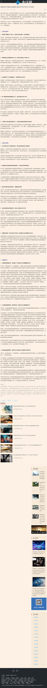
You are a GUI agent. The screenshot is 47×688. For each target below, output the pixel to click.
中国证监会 (7, 677)
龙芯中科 (36, 620)
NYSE (33, 677)
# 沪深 (45, 9)
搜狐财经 (31, 682)
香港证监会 (13, 677)
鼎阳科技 (36, 650)
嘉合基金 (15, 400)
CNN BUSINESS (30, 681)
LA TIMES (15, 681)
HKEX (29, 677)
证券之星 (23, 683)
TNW (11, 681)
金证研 (14, 9)
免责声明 (12, 675)
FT (10, 682)
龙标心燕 (36, 630)
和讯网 (15, 683)
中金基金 (3, 400)
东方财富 (2, 683)
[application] (39, 529)
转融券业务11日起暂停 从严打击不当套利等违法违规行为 (42, 498)
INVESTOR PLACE (23, 678)
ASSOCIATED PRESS (22, 681)
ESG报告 (7, 675)
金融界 (7, 683)
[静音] (43, 532)
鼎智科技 (36, 664)
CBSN (8, 681)
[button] (38, 529)
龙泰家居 (36, 627)
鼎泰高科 (36, 657)
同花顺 (19, 683)
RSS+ (16, 675)
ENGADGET (3, 681)
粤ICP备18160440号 (11, 685)
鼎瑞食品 (36, 654)
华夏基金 (9, 400)
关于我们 (3, 675)
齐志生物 (36, 644)
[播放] (33, 532)
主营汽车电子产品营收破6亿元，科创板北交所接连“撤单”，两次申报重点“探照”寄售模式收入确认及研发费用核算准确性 (39, 592)
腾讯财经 (22, 682)
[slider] (38, 532)
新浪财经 (13, 682)
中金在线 (11, 683)
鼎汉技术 (36, 660)
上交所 (22, 677)
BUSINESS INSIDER (4, 682)
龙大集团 (36, 637)
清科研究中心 (28, 683)
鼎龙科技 (36, 647)
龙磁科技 (36, 623)
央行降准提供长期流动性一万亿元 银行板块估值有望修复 (42, 475)
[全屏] (44, 532)
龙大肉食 (36, 640)
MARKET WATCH (30, 678)
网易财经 (18, 682)
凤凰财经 (27, 682)
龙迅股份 (36, 617)
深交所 (25, 677)
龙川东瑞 (36, 634)
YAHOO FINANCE (15, 678)
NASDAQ (3, 678)
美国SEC (17, 677)
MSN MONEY (8, 678)
